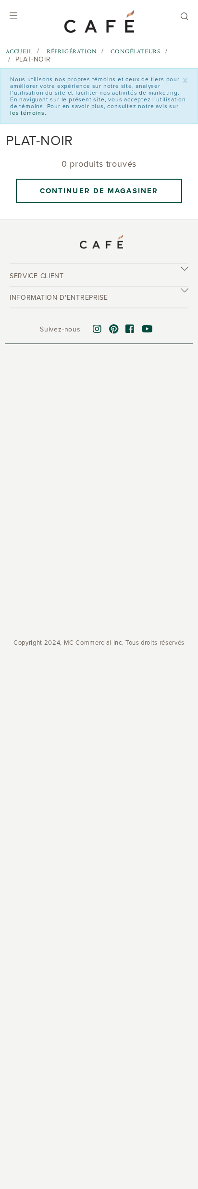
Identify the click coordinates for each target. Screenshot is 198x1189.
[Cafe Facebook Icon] (130, 329)
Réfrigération (72, 51)
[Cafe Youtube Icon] (147, 329)
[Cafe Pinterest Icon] (114, 329)
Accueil (19, 51)
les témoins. (28, 113)
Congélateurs (136, 51)
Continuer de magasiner (99, 190)
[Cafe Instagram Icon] (97, 329)
